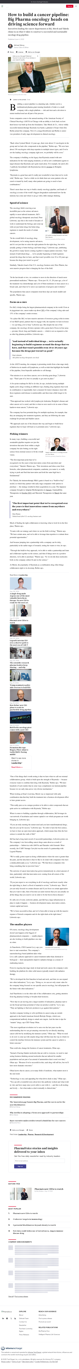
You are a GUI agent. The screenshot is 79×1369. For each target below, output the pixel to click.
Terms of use (16, 1362)
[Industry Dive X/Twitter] (11, 1319)
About (21, 1315)
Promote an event (45, 1322)
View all (10, 1296)
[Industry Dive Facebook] (7, 1319)
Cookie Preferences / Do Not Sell (46, 1362)
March (56, 493)
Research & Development (44, 1134)
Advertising (42, 1315)
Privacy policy (6, 1362)
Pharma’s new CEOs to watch (49, 1189)
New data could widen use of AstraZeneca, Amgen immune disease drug (38, 1232)
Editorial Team (24, 1318)
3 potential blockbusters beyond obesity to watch (34, 1225)
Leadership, (22, 1134)
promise (49, 167)
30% (43, 310)
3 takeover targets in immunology (27, 1219)
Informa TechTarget (34, 1352)
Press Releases (24, 1335)
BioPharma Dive (44, 1331)
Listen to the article (21, 99)
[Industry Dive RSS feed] (15, 1319)
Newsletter (22, 1325)
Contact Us (23, 1322)
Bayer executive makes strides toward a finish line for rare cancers (38, 1120)
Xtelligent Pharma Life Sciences (49, 1334)
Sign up (70, 6)
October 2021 (27, 493)
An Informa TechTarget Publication (39, 2)
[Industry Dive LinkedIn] (3, 1319)
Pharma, (31, 1134)
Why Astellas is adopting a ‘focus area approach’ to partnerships (36, 1112)
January (49, 490)
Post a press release (21, 1296)
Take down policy (28, 1362)
